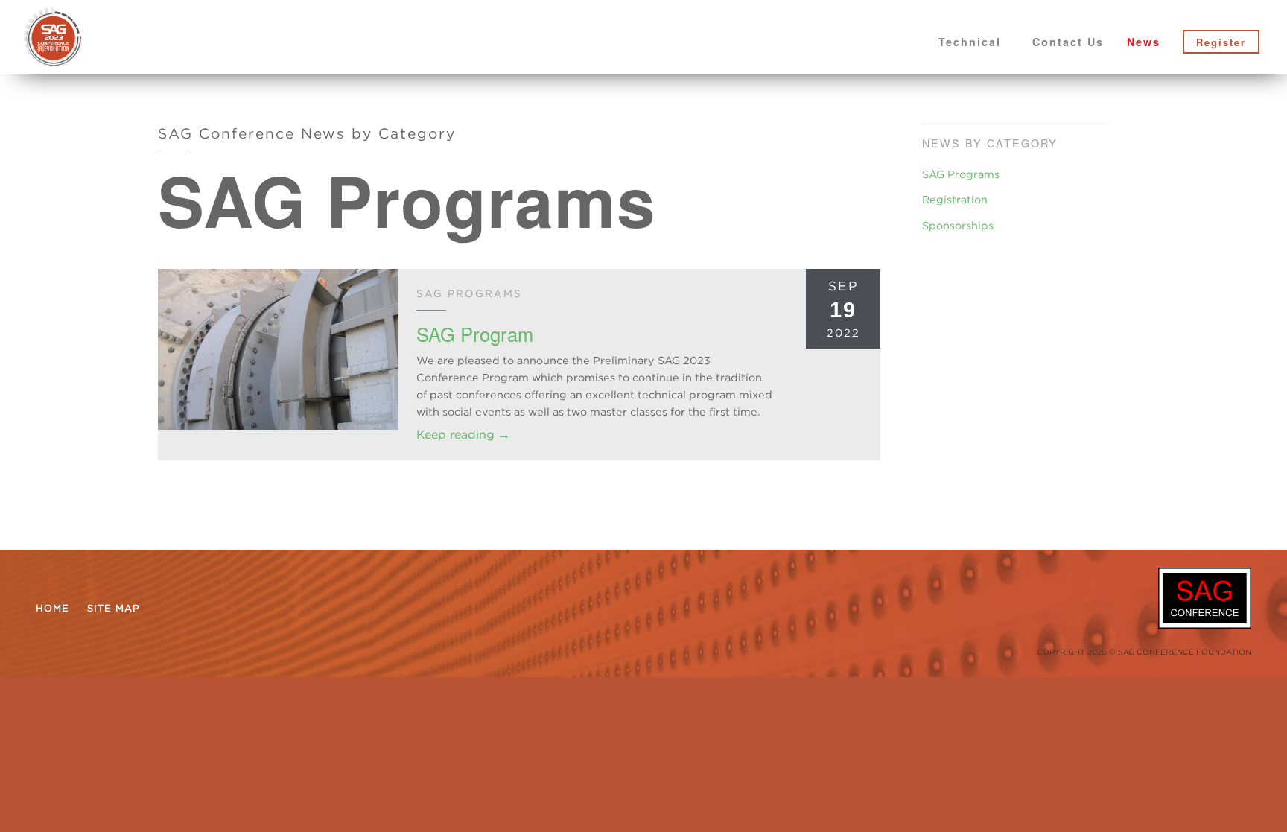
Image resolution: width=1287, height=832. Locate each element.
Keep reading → (463, 434)
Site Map (113, 608)
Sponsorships (958, 225)
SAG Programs (961, 174)
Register (1221, 42)
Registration (955, 199)
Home (52, 608)
